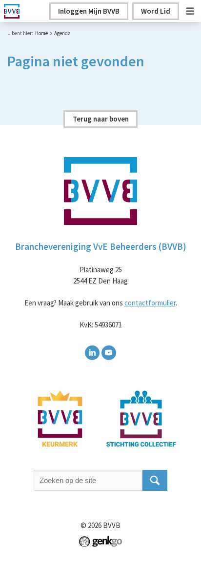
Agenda (62, 33)
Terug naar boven (101, 118)
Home (41, 33)
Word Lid (155, 11)
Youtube (108, 352)
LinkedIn (92, 352)
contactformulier (150, 302)
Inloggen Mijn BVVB (89, 11)
